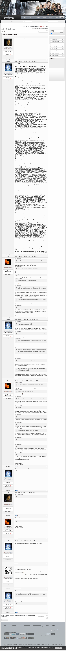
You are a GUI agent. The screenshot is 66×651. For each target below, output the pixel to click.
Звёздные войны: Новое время (20, 615)
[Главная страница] (9, 17)
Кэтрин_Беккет (12, 29)
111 (34, 468)
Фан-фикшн (12, 615)
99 (9, 317)
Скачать (44, 17)
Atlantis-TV (14, 627)
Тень (9, 29)
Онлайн (50, 17)
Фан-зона (17, 627)
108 (37, 256)
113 (36, 517)
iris (8, 36)
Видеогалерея (48, 627)
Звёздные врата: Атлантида (37, 627)
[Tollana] (19, 638)
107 (37, 61)
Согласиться (58, 647)
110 (37, 380)
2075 (10, 271)
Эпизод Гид (38, 17)
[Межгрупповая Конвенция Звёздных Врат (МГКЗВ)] (6, 638)
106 (36, 36)
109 (37, 319)
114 (34, 540)
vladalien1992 (8, 468)
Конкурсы (5, 627)
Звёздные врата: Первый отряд (38, 626)
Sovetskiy (8, 565)
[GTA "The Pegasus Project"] (30, 638)
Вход (12, 21)
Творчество (7, 615)
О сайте (5, 626)
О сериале (25, 17)
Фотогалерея (48, 626)
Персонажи (26, 627)
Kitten (8, 256)
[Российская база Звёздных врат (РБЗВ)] (13, 638)
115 (34, 565)
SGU (17, 626)
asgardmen (8, 61)
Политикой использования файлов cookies (9, 648)
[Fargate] (24, 638)
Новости (31, 17)
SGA (15, 626)
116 (34, 590)
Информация (27, 625)
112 (34, 492)
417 (10, 508)
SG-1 (13, 626)
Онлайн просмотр (37, 625)
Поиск (47, 26)
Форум (62, 17)
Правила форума (42, 26)
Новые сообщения (26, 26)
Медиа (56, 17)
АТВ (5, 625)
